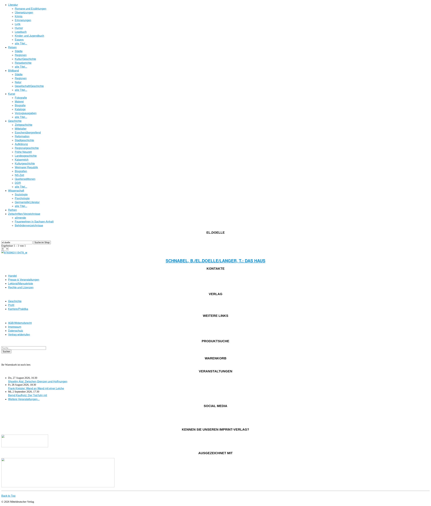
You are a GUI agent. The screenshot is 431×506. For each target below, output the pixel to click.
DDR (18, 183)
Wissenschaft (16, 190)
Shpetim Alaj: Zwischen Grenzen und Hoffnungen (37, 381)
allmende (20, 218)
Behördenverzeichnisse (29, 225)
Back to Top (8, 496)
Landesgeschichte (26, 156)
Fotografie (21, 97)
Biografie (20, 105)
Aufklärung (21, 144)
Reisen (12, 47)
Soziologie (21, 194)
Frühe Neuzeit (23, 152)
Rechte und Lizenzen (21, 287)
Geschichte (15, 121)
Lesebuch (21, 32)
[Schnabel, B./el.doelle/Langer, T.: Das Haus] (14, 252)
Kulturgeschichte (25, 163)
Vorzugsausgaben (26, 113)
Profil (11, 305)
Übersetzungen (24, 12)
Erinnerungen (23, 20)
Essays (19, 39)
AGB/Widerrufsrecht (20, 323)
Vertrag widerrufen (19, 334)
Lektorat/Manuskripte (20, 283)
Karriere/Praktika (18, 309)
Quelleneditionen (25, 179)
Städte (19, 51)
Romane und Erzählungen (30, 8)
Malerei (19, 101)
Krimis (18, 16)
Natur (18, 82)
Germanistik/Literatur (27, 202)
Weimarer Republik (26, 167)
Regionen (21, 55)
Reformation (22, 136)
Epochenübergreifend (28, 132)
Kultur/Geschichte (25, 59)
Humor (19, 28)
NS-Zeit (19, 175)
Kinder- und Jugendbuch (29, 36)
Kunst (11, 94)
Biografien (21, 171)
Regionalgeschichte (27, 148)
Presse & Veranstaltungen (23, 279)
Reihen (12, 210)
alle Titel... (21, 43)
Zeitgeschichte (23, 125)
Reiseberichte (23, 63)
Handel (12, 276)
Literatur (13, 5)
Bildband (13, 70)
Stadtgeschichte (24, 140)
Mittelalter (20, 128)
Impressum (14, 327)
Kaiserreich (21, 159)
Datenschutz (15, 330)
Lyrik (17, 24)
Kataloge (20, 109)
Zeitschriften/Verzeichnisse (24, 214)
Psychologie (22, 198)
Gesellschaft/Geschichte (29, 86)
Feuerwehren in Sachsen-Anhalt (34, 221)
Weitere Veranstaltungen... (24, 399)
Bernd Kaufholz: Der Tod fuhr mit (27, 395)
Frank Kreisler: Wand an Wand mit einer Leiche (36, 388)
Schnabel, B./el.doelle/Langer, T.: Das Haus (215, 260)
